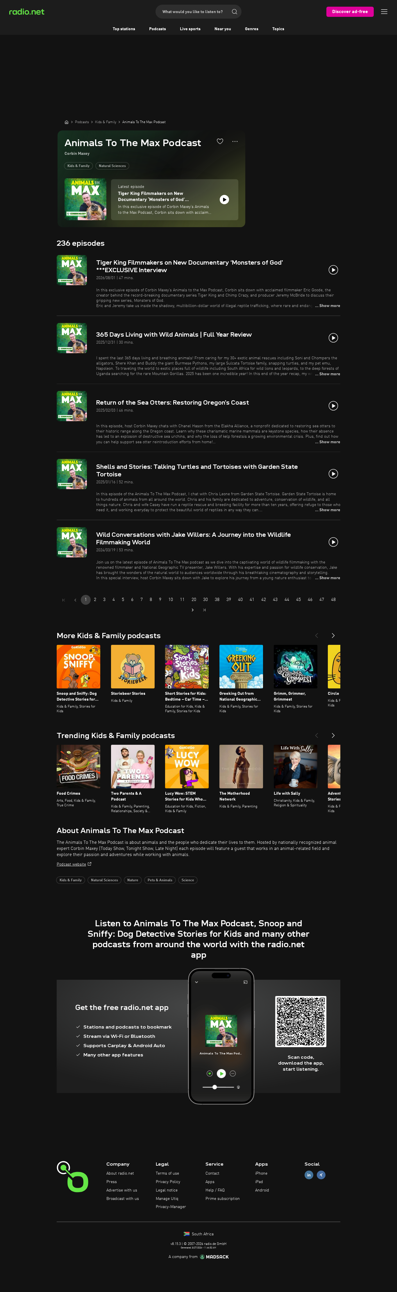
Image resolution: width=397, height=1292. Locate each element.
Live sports (190, 29)
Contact (212, 1173)
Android (262, 1190)
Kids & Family (78, 166)
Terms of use (167, 1173)
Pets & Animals (160, 880)
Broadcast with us (122, 1199)
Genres (251, 29)
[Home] (66, 122)
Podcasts (157, 29)
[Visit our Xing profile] (321, 1175)
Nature (132, 880)
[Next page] (192, 610)
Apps (209, 1182)
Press (111, 1182)
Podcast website (71, 864)
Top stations (124, 29)
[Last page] (204, 610)
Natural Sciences (112, 166)
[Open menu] (384, 11)
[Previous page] (75, 600)
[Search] (234, 11)
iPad (259, 1182)
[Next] (333, 633)
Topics (278, 29)
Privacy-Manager (171, 1207)
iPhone (261, 1173)
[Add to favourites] (220, 141)
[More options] (235, 141)
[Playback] (224, 199)
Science (188, 880)
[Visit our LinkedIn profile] (309, 1175)
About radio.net (120, 1173)
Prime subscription (222, 1199)
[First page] (63, 600)
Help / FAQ (215, 1190)
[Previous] (316, 633)
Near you (222, 29)
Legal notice (167, 1190)
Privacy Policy (168, 1182)
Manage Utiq (167, 1199)
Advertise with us (121, 1190)
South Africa (202, 1234)
